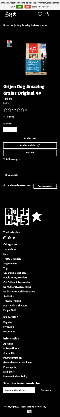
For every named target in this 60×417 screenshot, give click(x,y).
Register (7, 322)
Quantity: (7, 123)
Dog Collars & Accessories (17, 287)
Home (6, 25)
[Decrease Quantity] (6, 129)
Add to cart (30, 138)
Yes (19, 7)
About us (8, 343)
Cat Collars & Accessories (16, 282)
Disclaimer (8, 371)
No (27, 7)
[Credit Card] (29, 411)
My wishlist (9, 331)
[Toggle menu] (53, 14)
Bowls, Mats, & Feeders (15, 277)
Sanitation (8, 296)
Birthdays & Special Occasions (19, 291)
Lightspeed (51, 406)
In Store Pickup (11, 348)
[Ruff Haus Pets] (10, 14)
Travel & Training (12, 301)
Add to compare (13, 159)
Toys (5, 268)
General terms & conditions (17, 362)
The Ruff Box (9, 249)
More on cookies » (41, 7)
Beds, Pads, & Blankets (15, 305)
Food (5, 254)
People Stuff (9, 310)
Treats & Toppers (12, 259)
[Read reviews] (14, 110)
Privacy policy (10, 367)
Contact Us (9, 353)
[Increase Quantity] (13, 129)
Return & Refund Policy (15, 376)
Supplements (10, 263)
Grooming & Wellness (14, 273)
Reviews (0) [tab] (11, 175)
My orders (8, 327)
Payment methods (12, 357)
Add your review (45, 186)
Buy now (30, 152)
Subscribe (46, 390)
